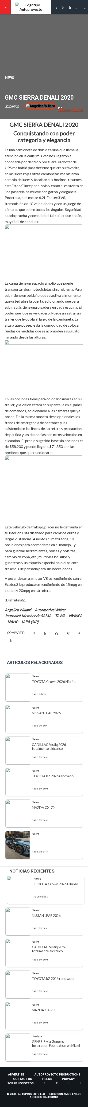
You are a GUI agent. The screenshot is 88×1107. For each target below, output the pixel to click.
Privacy (68, 1079)
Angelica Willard (70, 110)
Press (47, 1079)
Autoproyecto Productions (57, 1074)
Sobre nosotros (20, 1083)
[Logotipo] (31, 7)
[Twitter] (70, 7)
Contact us (22, 1079)
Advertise (16, 1074)
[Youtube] (76, 7)
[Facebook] (56, 7)
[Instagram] (63, 7)
